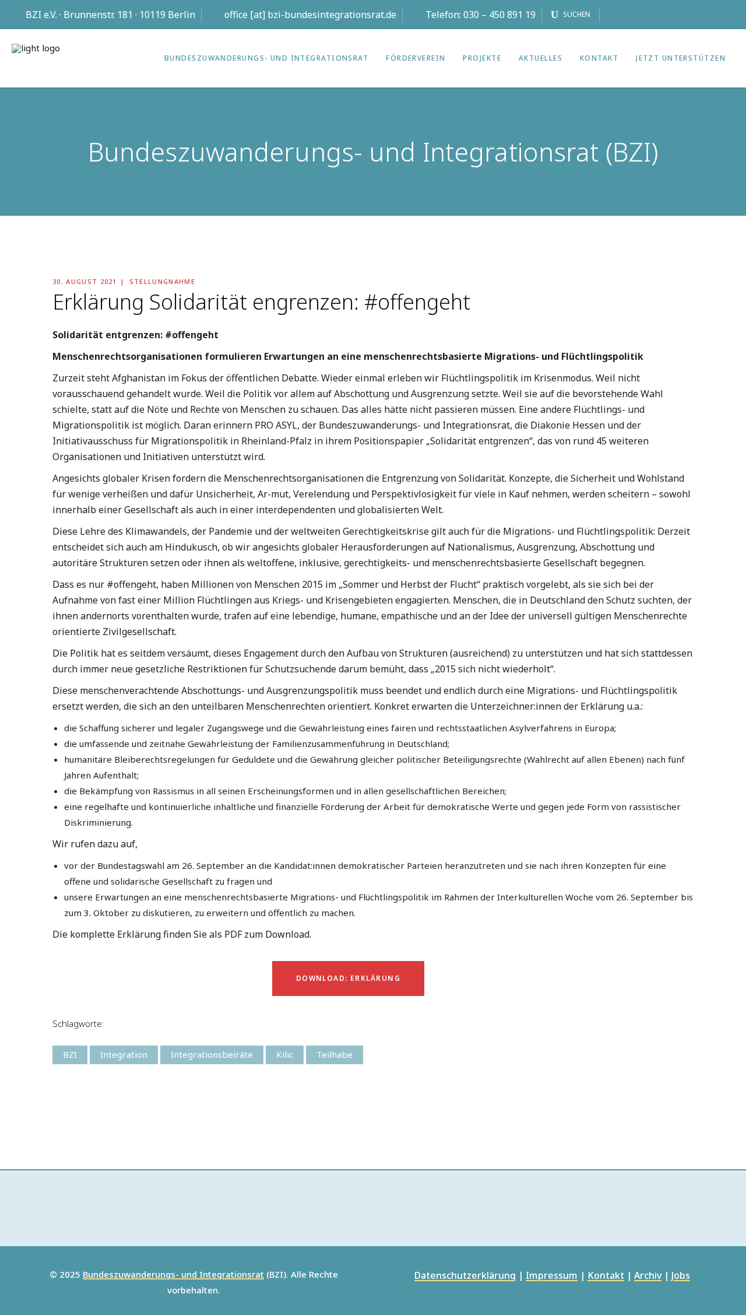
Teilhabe (334, 1054)
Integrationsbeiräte (212, 1054)
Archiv (647, 1276)
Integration (123, 1054)
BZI (70, 1054)
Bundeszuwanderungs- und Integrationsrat (173, 1274)
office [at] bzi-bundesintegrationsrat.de (310, 14)
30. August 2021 (84, 281)
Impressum (552, 1276)
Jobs (680, 1276)
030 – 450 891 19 (499, 14)
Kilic (284, 1054)
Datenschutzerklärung (465, 1276)
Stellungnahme (162, 281)
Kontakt (605, 1276)
